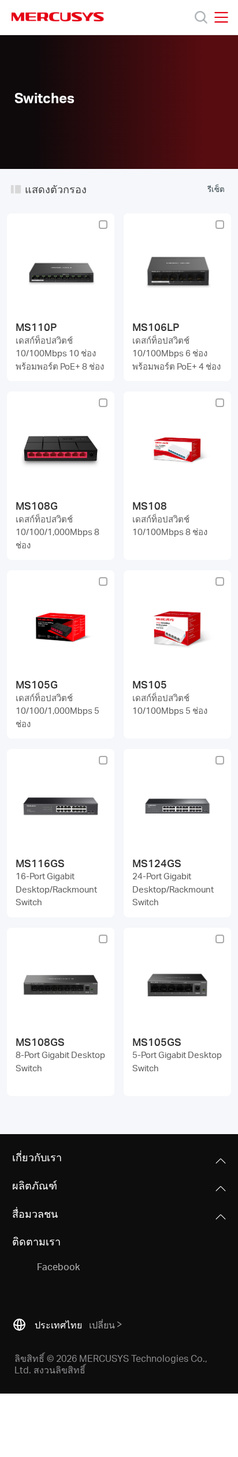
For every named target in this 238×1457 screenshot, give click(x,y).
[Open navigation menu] (221, 17)
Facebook (58, 1266)
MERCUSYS (58, 16)
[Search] (201, 17)
